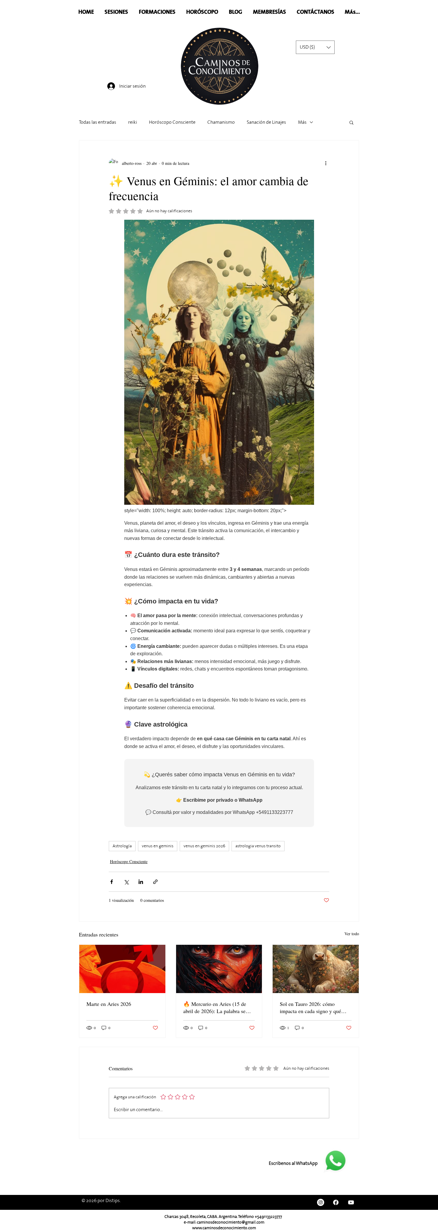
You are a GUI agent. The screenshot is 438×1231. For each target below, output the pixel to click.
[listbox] (315, 47)
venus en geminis (157, 845)
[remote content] (219, 523)
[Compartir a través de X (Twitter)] (126, 882)
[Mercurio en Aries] (219, 969)
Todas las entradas (97, 122)
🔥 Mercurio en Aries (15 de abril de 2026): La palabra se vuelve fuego (214, 1007)
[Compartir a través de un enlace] (155, 882)
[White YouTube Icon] (351, 1202)
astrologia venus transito (258, 845)
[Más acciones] (325, 163)
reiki (132, 122)
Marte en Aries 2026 (108, 1003)
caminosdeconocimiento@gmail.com (230, 1222)
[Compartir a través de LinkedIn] (141, 882)
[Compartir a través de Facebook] (111, 882)
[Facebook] (335, 1202)
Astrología (122, 845)
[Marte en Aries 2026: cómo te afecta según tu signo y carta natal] (122, 969)
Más (302, 122)
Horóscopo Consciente (172, 122)
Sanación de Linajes (266, 122)
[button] (315, 47)
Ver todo (351, 933)
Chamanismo (221, 122)
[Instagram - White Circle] (320, 1202)
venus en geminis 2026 (204, 845)
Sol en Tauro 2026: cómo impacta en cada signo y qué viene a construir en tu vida (310, 1007)
